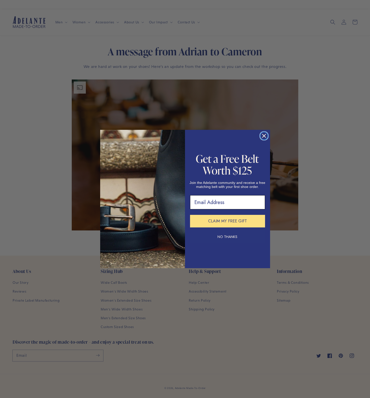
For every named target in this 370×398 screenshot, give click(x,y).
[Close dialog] (264, 136)
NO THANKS (227, 236)
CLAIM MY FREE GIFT (227, 221)
